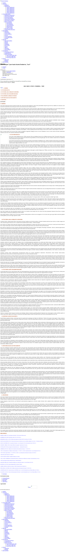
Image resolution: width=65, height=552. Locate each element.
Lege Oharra (4, 481)
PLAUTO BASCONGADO (9, 18)
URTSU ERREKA (7, 49)
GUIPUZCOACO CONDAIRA (9, 19)
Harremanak (4, 479)
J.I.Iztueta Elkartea (5, 478)
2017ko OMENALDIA (10, 12)
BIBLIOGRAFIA (5, 30)
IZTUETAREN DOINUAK (9, 52)
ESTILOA (6, 35)
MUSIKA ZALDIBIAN (8, 54)
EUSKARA (6, 38)
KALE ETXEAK (7, 45)
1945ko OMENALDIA (10, 8)
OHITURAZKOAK (9, 24)
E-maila (3, 67)
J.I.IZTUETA (4, 4)
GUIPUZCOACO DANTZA (9, 16)
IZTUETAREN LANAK (6, 14)
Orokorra (4, 77)
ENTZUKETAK (5, 50)
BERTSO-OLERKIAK (8, 21)
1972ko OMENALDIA (10, 10)
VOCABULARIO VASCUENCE (9, 29)
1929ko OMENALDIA (10, 7)
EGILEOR (6, 43)
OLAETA (6, 46)
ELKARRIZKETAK (7, 53)
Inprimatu (4, 66)
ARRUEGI (6, 41)
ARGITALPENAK (5, 62)
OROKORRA (6, 31)
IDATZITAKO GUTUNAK (9, 20)
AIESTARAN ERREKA (8, 40)
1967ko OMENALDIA (10, 9)
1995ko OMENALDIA (10, 11)
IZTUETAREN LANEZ (8, 37)
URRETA (6, 47)
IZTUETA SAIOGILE (8, 36)
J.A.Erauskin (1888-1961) (11, 56)
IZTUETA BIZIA (7, 33)
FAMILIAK (4, 39)
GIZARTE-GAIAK (9, 27)
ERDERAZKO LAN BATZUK (9, 15)
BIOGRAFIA (6, 5)
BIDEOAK (6, 60)
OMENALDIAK (7, 6)
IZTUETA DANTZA (7, 34)
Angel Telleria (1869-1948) (11, 55)
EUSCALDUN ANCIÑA (8, 17)
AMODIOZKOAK (9, 26)
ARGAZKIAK (6, 59)
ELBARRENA (6, 44)
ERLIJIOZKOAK (9, 23)
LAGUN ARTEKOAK (10, 25)
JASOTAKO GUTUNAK (8, 28)
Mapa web (4, 480)
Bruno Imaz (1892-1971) (11, 57)
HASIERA (4, 2)
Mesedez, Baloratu (4, 82)
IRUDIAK (4, 58)
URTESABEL (6, 48)
